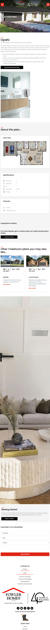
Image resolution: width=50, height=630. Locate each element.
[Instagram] (25, 608)
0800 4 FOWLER (25, 570)
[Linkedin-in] (32, 608)
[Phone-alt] (2, 4)
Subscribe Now (25, 554)
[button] (48, 4)
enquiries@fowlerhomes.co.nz (25, 574)
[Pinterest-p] (28, 608)
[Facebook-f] (18, 608)
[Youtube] (21, 608)
